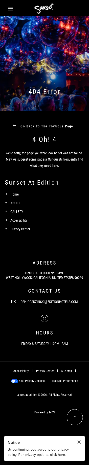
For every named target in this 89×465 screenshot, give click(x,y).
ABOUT (15, 202)
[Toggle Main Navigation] (10, 8)
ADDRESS (44, 263)
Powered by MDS (44, 412)
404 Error (44, 91)
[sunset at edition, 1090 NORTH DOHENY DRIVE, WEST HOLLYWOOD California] (45, 8)
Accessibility (18, 220)
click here (57, 455)
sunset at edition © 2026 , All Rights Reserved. (44, 395)
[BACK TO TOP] (75, 417)
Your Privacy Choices (31, 381)
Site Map (66, 371)
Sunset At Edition (32, 182)
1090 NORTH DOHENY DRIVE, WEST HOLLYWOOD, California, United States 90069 (44, 275)
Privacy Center (20, 229)
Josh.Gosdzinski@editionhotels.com (48, 301)
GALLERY (16, 211)
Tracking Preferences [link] (65, 381)
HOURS (44, 332)
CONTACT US (44, 291)
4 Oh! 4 (44, 138)
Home (14, 194)
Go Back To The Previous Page (46, 126)
